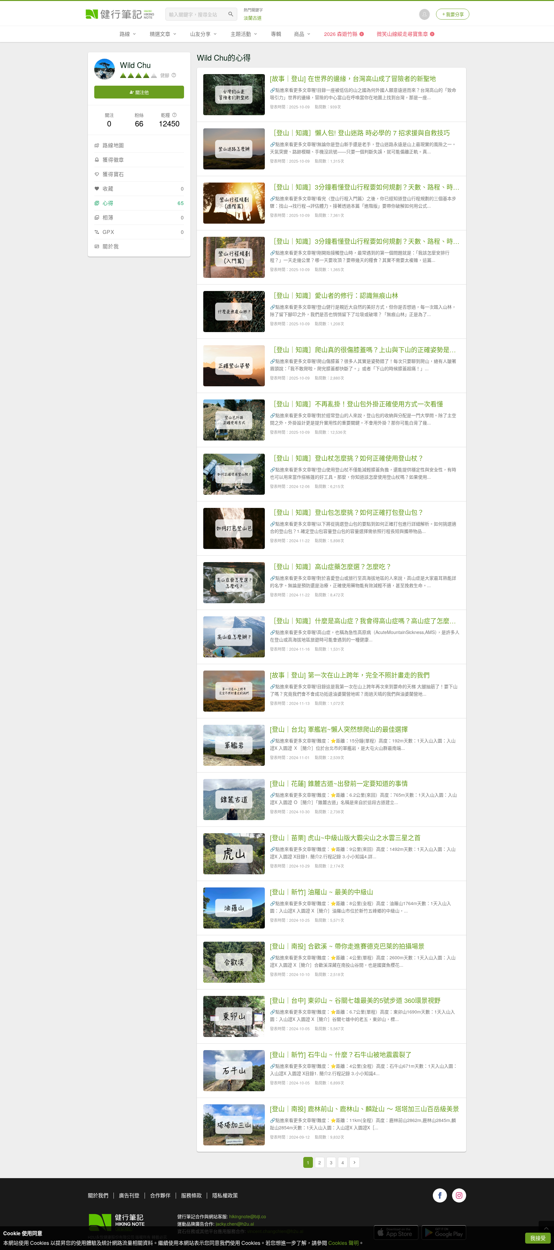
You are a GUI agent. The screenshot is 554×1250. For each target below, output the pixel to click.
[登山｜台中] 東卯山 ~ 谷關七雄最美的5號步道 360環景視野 (355, 1000)
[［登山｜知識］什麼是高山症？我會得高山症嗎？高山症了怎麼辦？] (234, 636)
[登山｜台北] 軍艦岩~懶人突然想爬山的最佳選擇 (339, 729)
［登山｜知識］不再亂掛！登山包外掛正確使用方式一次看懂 (356, 403)
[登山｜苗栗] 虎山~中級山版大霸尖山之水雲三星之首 (345, 837)
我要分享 (455, 14)
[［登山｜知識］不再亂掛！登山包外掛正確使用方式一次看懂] (234, 420)
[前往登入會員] (424, 14)
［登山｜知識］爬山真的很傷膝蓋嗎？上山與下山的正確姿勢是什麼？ (365, 349)
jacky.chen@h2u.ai (235, 1223)
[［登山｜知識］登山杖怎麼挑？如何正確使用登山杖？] (234, 474)
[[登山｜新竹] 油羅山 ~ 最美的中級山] (234, 908)
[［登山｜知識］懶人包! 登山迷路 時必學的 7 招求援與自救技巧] (234, 148)
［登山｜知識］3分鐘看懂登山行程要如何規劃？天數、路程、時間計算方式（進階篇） (365, 187)
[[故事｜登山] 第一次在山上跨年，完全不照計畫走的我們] (234, 691)
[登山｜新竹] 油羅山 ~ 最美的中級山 (321, 891)
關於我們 (98, 1195)
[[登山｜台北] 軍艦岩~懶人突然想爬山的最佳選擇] (234, 745)
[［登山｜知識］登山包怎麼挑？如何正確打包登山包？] (234, 528)
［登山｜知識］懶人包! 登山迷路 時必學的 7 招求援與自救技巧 (360, 132)
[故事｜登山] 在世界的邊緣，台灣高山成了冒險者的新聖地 (353, 78)
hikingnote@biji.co (247, 1216)
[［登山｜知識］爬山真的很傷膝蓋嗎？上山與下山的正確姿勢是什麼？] (234, 365)
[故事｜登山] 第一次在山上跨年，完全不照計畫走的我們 (350, 675)
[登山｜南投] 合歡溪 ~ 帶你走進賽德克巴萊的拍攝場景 (347, 946)
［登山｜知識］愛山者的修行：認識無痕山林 (334, 295)
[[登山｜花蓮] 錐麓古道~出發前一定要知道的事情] (234, 799)
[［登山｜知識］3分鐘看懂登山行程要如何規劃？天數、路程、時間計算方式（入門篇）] (234, 257)
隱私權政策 (225, 1195)
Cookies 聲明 (343, 1242)
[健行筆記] (120, 14)
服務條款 (191, 1195)
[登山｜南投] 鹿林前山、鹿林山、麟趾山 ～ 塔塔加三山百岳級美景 (364, 1108)
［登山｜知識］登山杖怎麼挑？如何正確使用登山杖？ (347, 458)
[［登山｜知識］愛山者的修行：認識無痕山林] (234, 311)
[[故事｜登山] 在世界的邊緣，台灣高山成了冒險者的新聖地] (234, 94)
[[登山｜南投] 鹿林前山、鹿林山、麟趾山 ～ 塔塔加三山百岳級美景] (234, 1124)
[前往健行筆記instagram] (459, 1195)
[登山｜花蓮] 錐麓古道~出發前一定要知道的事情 (339, 783)
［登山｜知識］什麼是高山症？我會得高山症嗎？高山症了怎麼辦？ (365, 620)
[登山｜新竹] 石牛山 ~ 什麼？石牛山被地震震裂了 (341, 1054)
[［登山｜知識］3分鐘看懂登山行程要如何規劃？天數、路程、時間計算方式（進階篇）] (234, 203)
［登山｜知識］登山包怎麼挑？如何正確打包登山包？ (347, 512)
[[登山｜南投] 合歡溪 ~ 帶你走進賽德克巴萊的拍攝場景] (234, 962)
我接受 (538, 1238)
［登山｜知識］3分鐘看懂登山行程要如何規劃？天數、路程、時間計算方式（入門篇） (365, 241)
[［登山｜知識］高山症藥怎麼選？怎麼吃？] (234, 582)
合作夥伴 (160, 1195)
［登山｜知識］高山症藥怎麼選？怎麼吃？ (331, 566)
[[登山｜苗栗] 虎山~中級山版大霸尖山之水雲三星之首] (234, 853)
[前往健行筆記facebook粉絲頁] (440, 1195)
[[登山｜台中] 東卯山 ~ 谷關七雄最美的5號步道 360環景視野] (234, 1016)
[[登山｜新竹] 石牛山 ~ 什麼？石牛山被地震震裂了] (234, 1070)
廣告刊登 (129, 1195)
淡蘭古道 (253, 17)
